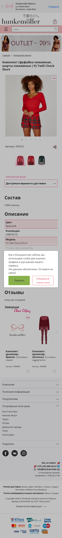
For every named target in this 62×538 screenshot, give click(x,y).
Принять (19, 280)
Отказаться (43, 280)
